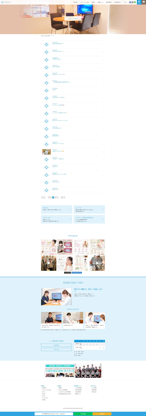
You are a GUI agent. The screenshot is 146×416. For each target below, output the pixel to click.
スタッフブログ (47, 35)
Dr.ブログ (44, 395)
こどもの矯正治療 (78, 387)
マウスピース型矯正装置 (63, 389)
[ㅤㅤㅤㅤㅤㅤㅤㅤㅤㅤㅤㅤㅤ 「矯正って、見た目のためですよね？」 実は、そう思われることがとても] (81, 247)
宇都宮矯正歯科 (6, 6)
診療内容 (93, 2)
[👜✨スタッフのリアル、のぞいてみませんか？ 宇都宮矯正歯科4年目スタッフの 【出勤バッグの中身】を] (97, 263)
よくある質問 (94, 387)
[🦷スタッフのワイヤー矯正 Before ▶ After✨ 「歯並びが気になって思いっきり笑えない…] (65, 247)
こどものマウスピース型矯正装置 (65, 391)
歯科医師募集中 (109, 2)
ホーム (42, 35)
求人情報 (43, 399)
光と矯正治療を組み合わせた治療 (65, 393)
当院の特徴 (75, 2)
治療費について (100, 2)
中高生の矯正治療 (78, 389)
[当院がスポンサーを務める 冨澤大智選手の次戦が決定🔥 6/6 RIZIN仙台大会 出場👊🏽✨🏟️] (48, 263)
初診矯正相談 (139, 3)
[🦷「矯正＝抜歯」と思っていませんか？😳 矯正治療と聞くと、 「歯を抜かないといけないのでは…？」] (48, 247)
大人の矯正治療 (78, 391)
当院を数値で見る (117, 2)
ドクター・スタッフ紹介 (84, 2)
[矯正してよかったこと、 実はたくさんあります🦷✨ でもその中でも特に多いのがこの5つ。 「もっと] (65, 263)
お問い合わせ (143, 3)
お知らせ (43, 393)
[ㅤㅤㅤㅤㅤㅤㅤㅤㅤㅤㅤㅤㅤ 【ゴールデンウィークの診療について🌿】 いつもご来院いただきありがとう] (81, 263)
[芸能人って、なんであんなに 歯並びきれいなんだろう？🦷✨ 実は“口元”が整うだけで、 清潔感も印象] (97, 247)
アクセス (125, 2)
